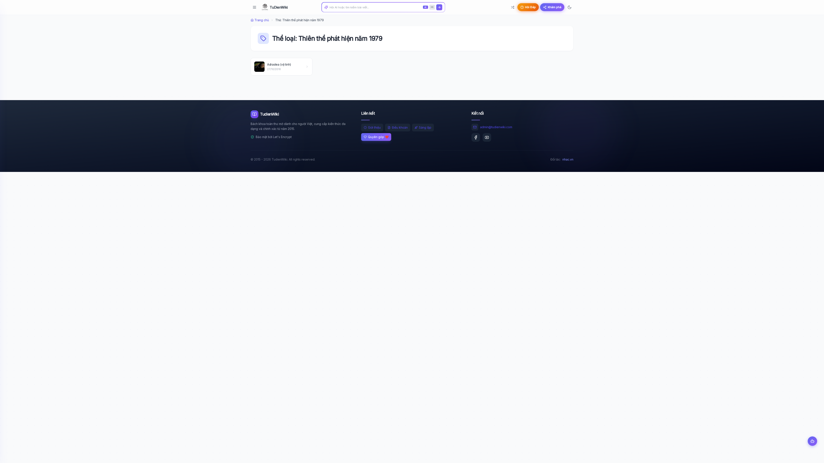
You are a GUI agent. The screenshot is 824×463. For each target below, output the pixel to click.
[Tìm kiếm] (439, 7)
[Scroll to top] (812, 455)
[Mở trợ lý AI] (812, 441)
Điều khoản (400, 127)
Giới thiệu (374, 127)
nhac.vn (567, 159)
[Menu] (254, 7)
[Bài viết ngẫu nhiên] (512, 7)
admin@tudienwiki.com (496, 127)
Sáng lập (425, 127)
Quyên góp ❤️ (378, 137)
